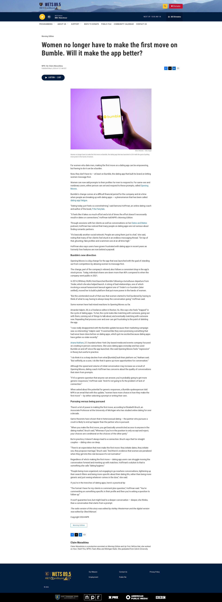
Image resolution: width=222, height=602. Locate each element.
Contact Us (141, 24)
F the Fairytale (98, 209)
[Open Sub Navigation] (54, 24)
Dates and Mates (139, 223)
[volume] (49, 16)
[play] (42, 17)
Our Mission (93, 572)
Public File (106, 24)
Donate (176, 6)
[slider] (52, 17)
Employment (93, 577)
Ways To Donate (91, 24)
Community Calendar (124, 24)
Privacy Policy (155, 572)
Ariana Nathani (77, 342)
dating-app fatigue (79, 200)
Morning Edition (48, 36)
